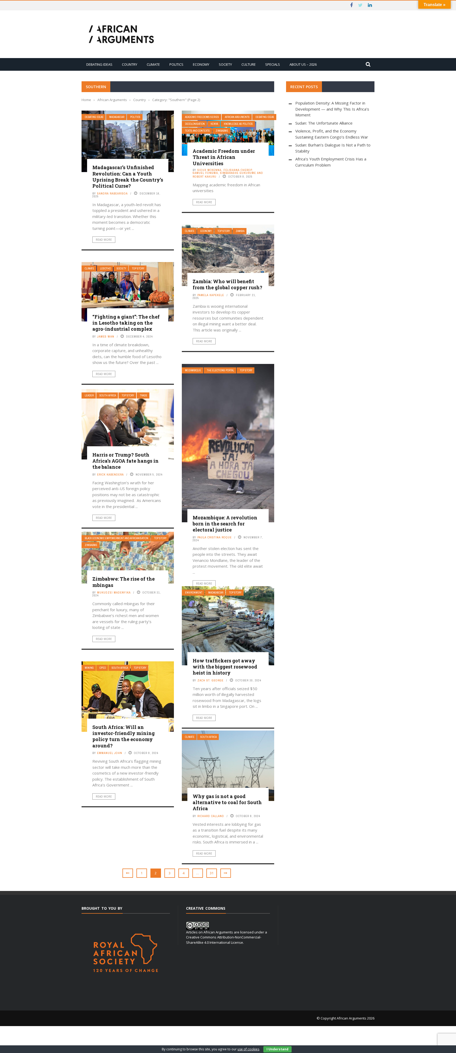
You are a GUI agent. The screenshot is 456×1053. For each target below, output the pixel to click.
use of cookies (248, 1049)
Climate (153, 64)
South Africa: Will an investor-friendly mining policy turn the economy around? (123, 736)
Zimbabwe (222, 130)
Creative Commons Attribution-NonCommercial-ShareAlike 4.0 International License (223, 940)
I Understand (277, 1049)
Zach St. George (210, 680)
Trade (143, 395)
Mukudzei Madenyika (114, 592)
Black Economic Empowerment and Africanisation (116, 538)
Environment (193, 592)
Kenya (214, 124)
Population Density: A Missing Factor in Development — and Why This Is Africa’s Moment (332, 108)
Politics (176, 64)
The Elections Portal (220, 370)
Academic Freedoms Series (202, 117)
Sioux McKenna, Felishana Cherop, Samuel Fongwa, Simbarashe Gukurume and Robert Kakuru (228, 173)
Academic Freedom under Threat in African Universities (224, 157)
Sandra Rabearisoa (112, 193)
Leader (89, 395)
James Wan (105, 336)
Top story (223, 231)
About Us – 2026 (303, 64)
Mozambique (193, 370)
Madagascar (116, 117)
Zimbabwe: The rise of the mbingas (123, 582)
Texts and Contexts (197, 130)
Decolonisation (195, 124)
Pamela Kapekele (210, 295)
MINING (89, 668)
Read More (104, 239)
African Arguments (237, 117)
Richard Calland (210, 816)
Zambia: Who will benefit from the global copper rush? (227, 284)
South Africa (107, 395)
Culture (248, 64)
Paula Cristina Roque (214, 537)
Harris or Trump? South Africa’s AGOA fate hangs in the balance (125, 461)
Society (225, 64)
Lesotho (105, 268)
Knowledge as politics (238, 124)
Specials (272, 64)
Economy (201, 64)
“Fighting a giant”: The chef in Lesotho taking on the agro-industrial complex (126, 323)
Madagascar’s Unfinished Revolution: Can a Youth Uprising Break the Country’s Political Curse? (127, 176)
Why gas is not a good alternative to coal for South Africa (227, 802)
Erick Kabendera (110, 474)
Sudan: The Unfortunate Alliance (324, 123)
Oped (102, 668)
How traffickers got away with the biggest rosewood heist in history (225, 666)
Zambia (240, 231)
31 (211, 873)
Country (129, 64)
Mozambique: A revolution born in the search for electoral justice (225, 523)
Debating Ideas (99, 64)
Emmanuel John (109, 753)
